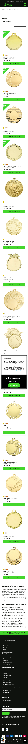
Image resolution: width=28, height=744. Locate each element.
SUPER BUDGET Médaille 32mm (9, 58)
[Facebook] (3, 729)
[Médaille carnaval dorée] (14, 263)
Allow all (13, 385)
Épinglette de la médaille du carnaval (11, 317)
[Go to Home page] (8, 4)
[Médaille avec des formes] (14, 411)
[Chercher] (22, 4)
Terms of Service (14, 717)
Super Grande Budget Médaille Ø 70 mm (12, 167)
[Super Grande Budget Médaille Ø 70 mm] (14, 151)
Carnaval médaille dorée (8, 242)
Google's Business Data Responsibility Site (12, 371)
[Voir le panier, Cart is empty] (25, 4)
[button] (7, 21)
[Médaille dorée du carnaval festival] (14, 188)
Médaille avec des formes (8, 426)
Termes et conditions (17, 739)
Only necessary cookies (12, 379)
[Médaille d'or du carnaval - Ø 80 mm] (14, 338)
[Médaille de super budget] (14, 115)
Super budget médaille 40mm (9, 94)
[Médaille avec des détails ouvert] (14, 447)
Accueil (3, 9)
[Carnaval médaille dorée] (14, 227)
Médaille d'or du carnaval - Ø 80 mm (11, 351)
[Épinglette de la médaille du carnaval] (14, 299)
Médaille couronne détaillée (9, 535)
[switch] (3, 742)
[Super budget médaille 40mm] (14, 79)
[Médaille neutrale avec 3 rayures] (14, 484)
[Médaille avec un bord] (14, 557)
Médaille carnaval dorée (8, 278)
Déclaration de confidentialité (14, 741)
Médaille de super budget (8, 130)
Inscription (5, 713)
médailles (12, 621)
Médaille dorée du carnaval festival (11, 205)
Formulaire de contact (12, 724)
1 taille (4, 353)
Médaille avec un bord (8, 572)
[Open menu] (2, 4)
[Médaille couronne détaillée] (14, 520)
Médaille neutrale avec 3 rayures (10, 499)
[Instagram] (7, 729)
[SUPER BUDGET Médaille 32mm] (14, 42)
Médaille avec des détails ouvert (10, 463)
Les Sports (9, 9)
